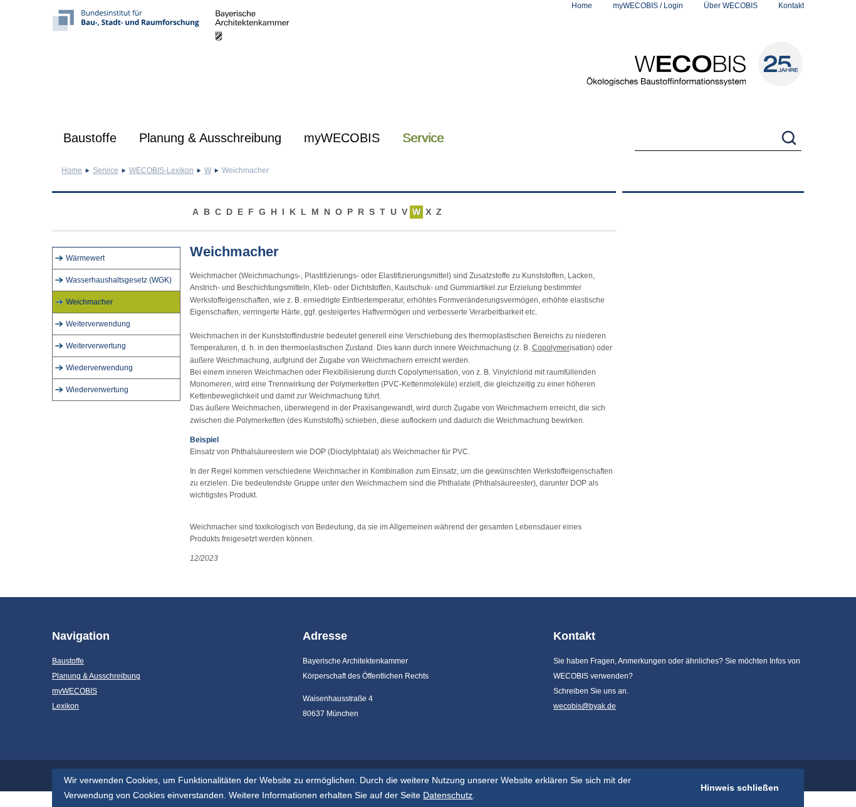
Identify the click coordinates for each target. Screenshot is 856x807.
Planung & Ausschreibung (210, 138)
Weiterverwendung (98, 324)
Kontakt (791, 5)
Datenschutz (447, 795)
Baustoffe (90, 138)
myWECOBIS (342, 138)
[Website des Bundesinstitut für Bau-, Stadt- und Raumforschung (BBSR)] (133, 59)
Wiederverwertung (97, 389)
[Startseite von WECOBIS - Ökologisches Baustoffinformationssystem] (695, 64)
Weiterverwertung (96, 345)
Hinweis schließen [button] (740, 788)
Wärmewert (85, 258)
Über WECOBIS (731, 5)
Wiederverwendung (99, 367)
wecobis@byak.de (584, 706)
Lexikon (65, 706)
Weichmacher (89, 302)
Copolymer (551, 347)
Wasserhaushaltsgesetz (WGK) (119, 280)
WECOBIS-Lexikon (161, 170)
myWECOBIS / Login (648, 5)
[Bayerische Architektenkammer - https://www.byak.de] (252, 59)
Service (423, 138)
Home (582, 5)
